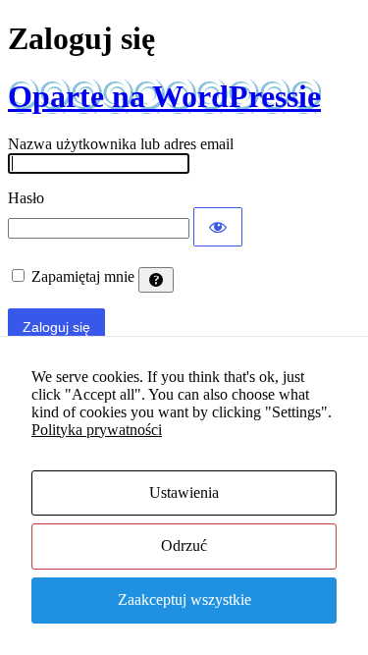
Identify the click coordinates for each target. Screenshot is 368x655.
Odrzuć (184, 545)
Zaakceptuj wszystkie (184, 599)
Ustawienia (184, 492)
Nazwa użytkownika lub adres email (121, 144)
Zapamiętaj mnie (82, 276)
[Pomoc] (156, 280)
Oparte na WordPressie (164, 96)
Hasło (26, 198)
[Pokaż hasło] (217, 226)
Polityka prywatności (96, 429)
